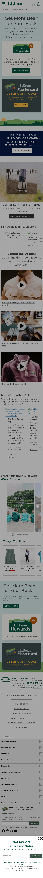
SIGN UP (36, 856)
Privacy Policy (21, 870)
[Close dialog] (40, 838)
